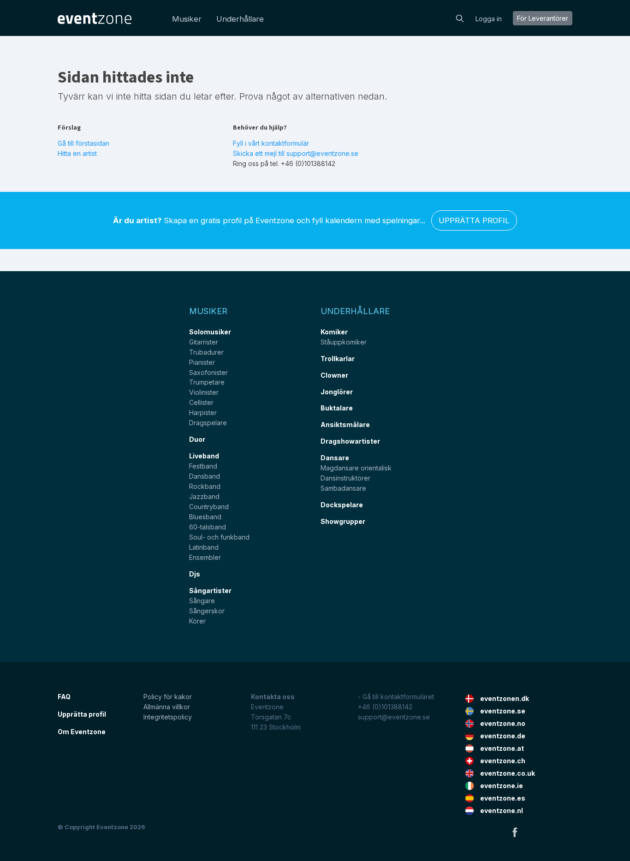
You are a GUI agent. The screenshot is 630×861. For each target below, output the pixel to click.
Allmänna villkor (166, 707)
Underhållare (240, 19)
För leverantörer (542, 18)
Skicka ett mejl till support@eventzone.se (295, 153)
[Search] (460, 17)
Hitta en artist (77, 153)
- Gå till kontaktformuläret (396, 697)
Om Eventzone (82, 732)
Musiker (187, 19)
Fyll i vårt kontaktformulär (271, 143)
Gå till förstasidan (83, 143)
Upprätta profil (474, 220)
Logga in (488, 19)
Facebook (515, 832)
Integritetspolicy (167, 717)
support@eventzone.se (394, 717)
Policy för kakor (167, 697)
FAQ (64, 697)
